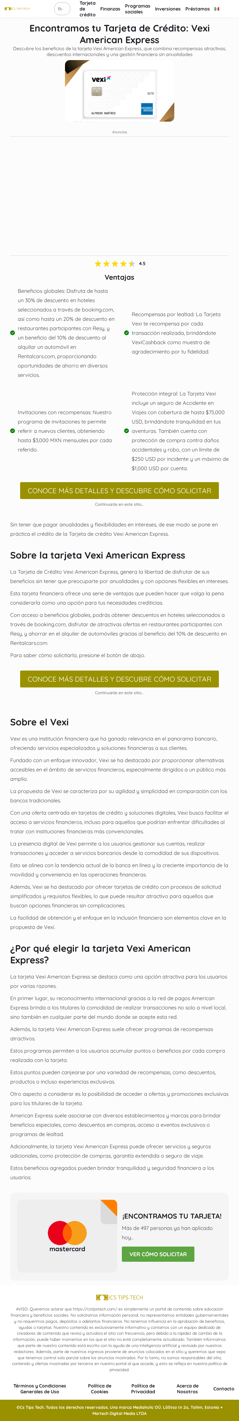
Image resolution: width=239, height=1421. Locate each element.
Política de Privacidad (143, 1388)
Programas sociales (137, 9)
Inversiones (168, 9)
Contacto (223, 1389)
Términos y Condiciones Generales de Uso (39, 1388)
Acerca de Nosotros (187, 1388)
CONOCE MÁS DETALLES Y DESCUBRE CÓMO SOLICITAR (119, 490)
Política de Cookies (99, 1388)
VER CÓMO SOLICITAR (158, 1254)
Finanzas (110, 9)
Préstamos (197, 9)
